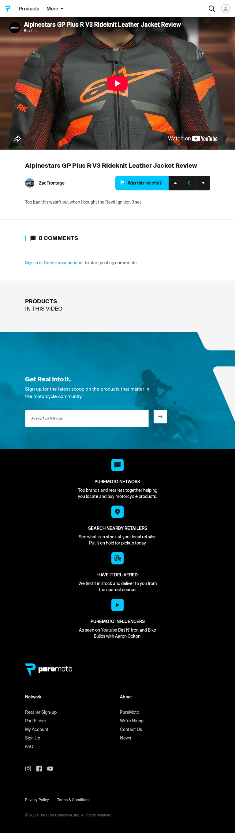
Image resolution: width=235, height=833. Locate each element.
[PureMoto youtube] (52, 769)
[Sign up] (160, 416)
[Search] (211, 8)
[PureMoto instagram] (30, 769)
